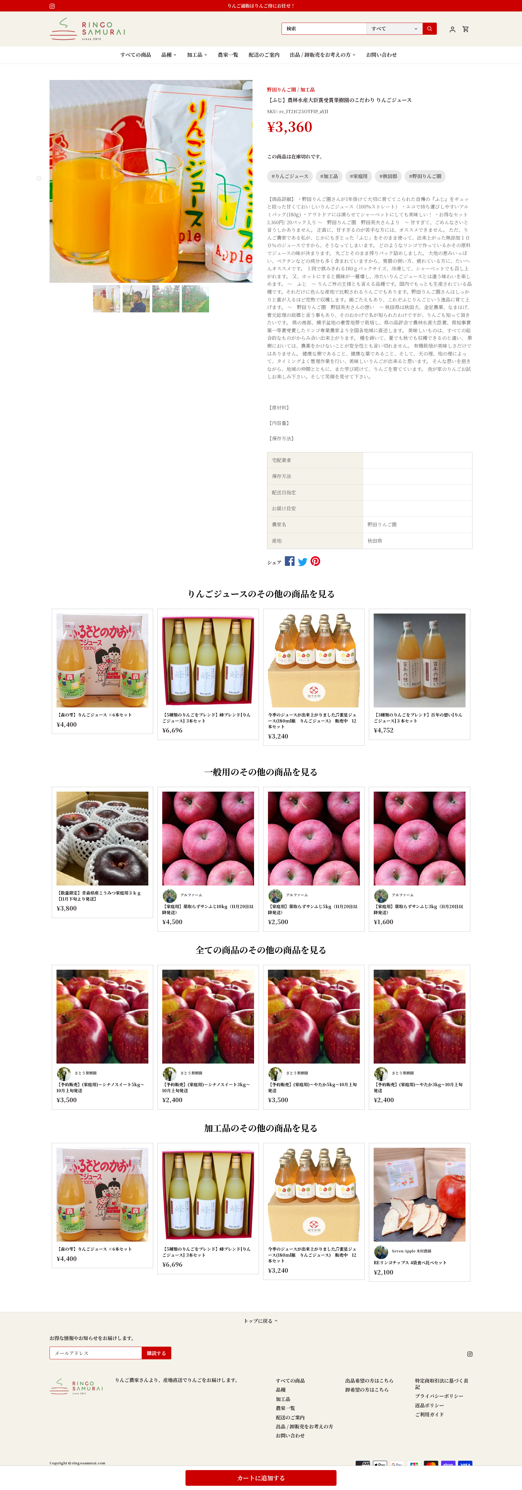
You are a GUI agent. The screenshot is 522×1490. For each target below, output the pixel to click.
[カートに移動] (465, 29)
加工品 (307, 89)
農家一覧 (285, 1408)
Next (483, 681)
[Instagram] (52, 5)
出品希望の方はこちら (369, 1380)
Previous (39, 681)
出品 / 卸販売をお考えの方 (304, 1426)
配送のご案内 (290, 1417)
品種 (280, 1389)
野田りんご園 (281, 89)
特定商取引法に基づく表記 (441, 1383)
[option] (151, 181)
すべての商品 (290, 1380)
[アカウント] (452, 29)
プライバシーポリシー (439, 1396)
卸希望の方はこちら (367, 1389)
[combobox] (324, 28)
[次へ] (251, 181)
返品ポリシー (429, 1405)
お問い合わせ (290, 1435)
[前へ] (51, 181)
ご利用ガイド (429, 1414)
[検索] (430, 28)
